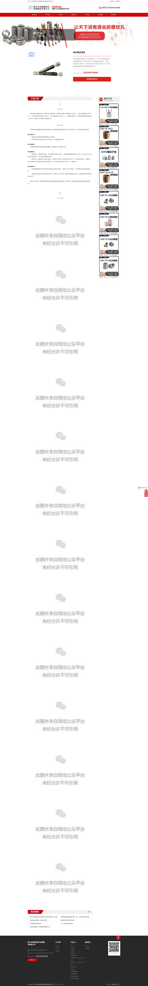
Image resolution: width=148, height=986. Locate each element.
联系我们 (118, 1)
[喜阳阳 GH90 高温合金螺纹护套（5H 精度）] (109, 157)
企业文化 (58, 948)
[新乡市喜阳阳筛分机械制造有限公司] (39, 9)
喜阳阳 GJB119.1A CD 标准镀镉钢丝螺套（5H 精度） (115, 146)
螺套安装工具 (73, 967)
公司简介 (58, 946)
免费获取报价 (92, 79)
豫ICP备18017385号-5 (58, 984)
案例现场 (87, 946)
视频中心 (58, 951)
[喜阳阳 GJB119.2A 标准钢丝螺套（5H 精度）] (109, 244)
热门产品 (51, 36)
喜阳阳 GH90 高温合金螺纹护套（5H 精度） (112, 168)
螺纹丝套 (72, 969)
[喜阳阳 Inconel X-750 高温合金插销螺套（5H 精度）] (109, 113)
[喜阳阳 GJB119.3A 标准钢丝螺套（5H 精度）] (109, 266)
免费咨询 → (32, 960)
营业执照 (108, 984)
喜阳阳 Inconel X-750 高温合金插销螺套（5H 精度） (115, 124)
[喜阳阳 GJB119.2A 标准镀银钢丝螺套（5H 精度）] (109, 222)
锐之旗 (118, 984)
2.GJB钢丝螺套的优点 (67, 923)
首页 (40, 36)
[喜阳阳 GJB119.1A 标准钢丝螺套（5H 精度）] (109, 200)
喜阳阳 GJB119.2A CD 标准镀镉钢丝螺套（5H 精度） (115, 189)
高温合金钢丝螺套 (74, 978)
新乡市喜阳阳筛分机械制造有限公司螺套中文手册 (43, 917)
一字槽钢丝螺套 (74, 971)
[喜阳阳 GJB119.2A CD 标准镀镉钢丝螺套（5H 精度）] (109, 179)
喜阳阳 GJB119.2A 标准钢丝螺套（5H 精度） (112, 255)
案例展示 (74, 14)
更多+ (89, 912)
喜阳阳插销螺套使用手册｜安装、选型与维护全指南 (75, 917)
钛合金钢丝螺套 (74, 976)
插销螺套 (72, 953)
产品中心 (60, 14)
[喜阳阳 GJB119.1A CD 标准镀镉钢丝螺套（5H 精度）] (109, 135)
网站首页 (112, 1)
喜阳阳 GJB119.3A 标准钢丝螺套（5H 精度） (112, 277)
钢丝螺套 (72, 948)
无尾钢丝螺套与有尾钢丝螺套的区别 (40, 927)
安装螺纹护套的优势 (35, 923)
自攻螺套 (72, 951)
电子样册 (100, 14)
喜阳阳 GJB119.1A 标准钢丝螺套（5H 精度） (112, 211)
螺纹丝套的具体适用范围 (67, 920)
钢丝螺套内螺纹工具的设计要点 (38, 920)
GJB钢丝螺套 (73, 974)
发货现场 (87, 948)
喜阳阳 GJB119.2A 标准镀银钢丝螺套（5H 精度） (113, 233)
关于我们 (47, 14)
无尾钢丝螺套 (73, 955)
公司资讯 (87, 14)
